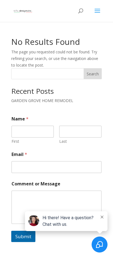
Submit (23, 236)
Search (93, 73)
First (15, 141)
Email (19, 154)
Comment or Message (36, 183)
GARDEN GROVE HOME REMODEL (42, 100)
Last (63, 141)
